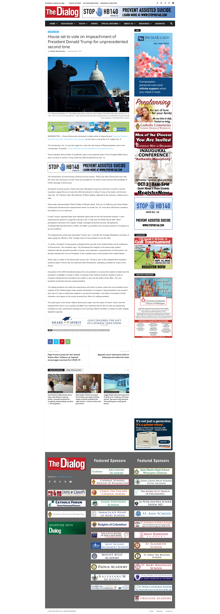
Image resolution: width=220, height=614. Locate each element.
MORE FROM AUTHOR (73, 370)
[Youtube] (173, 3)
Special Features (109, 23)
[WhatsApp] (67, 341)
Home (52, 23)
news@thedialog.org (64, 477)
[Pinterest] (62, 341)
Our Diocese (67, 23)
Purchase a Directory (108, 3)
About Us (128, 23)
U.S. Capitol (105, 330)
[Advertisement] (153, 378)
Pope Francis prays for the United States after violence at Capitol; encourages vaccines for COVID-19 (64, 357)
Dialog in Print (75, 3)
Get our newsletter (90, 3)
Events (94, 23)
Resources (144, 23)
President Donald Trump (91, 330)
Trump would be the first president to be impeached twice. (90, 148)
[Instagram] (161, 3)
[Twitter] (169, 3)
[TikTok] (165, 3)
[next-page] (128, 370)
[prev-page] (125, 370)
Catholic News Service (57, 51)
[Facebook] (157, 3)
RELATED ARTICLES (56, 370)
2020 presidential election (62, 330)
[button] (171, 23)
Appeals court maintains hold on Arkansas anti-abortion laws (113, 355)
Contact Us (169, 611)
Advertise (160, 23)
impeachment (77, 330)
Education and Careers (55, 392)
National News (58, 29)
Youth (82, 23)
